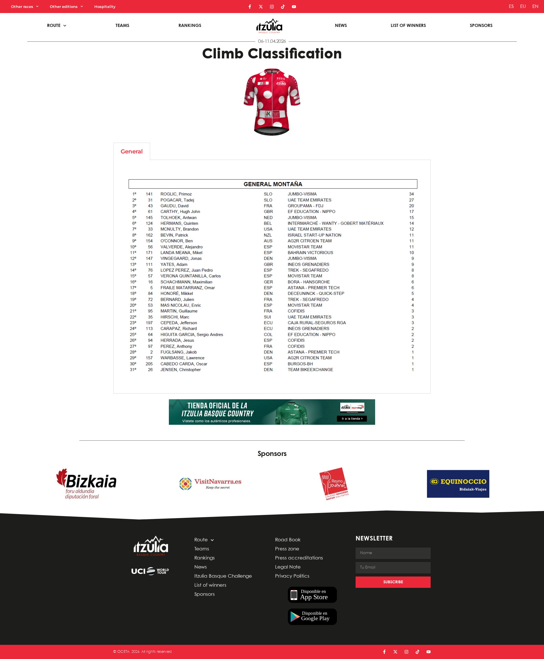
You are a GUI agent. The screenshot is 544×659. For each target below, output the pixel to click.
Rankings (189, 26)
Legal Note (288, 567)
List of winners (408, 26)
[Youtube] (294, 7)
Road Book (288, 540)
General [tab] (132, 151)
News (341, 26)
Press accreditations (299, 558)
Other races (22, 6)
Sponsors (481, 26)
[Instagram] (272, 7)
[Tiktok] (283, 7)
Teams (122, 26)
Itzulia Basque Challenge (223, 576)
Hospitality (105, 6)
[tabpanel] (272, 277)
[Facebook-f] (250, 7)
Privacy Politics (292, 576)
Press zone (287, 549)
